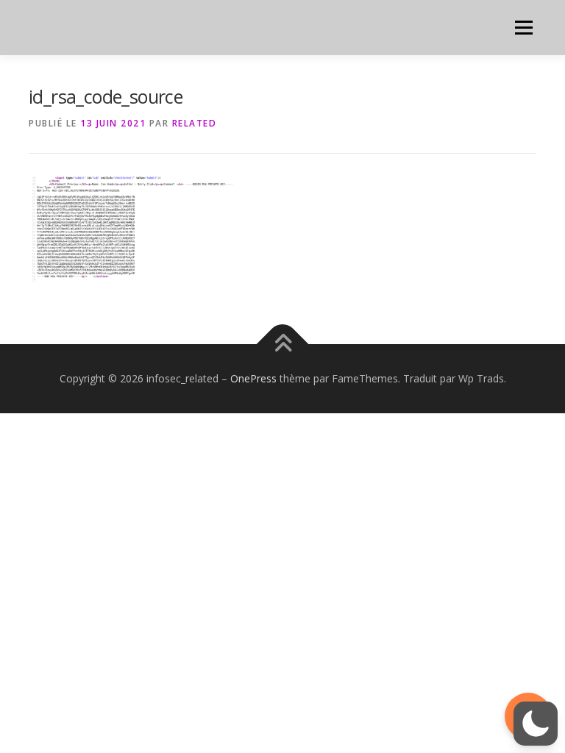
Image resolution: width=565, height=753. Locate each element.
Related (194, 123)
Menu (523, 27)
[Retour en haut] (283, 344)
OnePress (253, 378)
